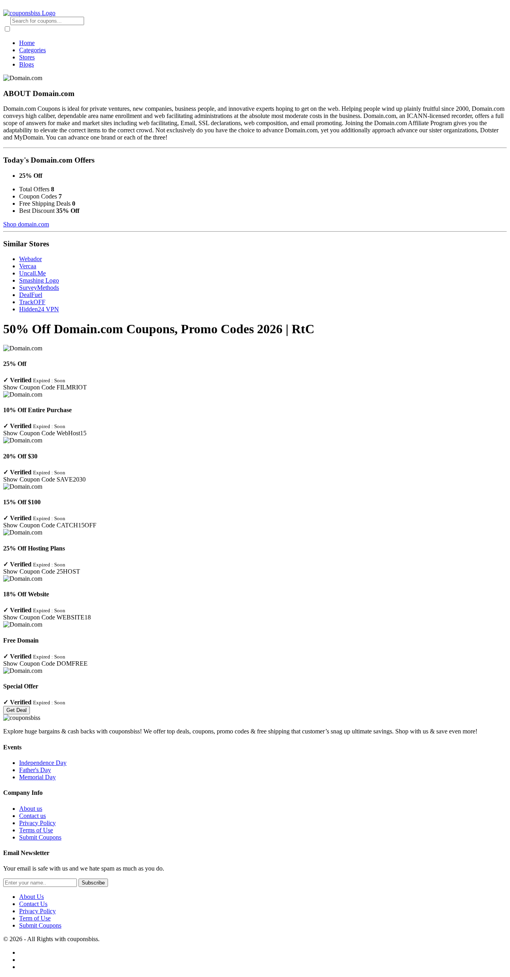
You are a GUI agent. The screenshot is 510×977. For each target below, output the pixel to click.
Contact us (32, 815)
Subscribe (93, 883)
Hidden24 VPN (39, 309)
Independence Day (43, 762)
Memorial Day (37, 777)
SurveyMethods (39, 287)
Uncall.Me (32, 273)
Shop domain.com (26, 224)
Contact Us (33, 903)
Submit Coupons (40, 837)
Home (27, 42)
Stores (27, 57)
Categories (32, 50)
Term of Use (35, 918)
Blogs (26, 64)
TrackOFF (32, 302)
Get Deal (16, 710)
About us (30, 808)
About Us (31, 896)
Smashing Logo (39, 280)
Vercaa (27, 266)
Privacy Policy (37, 823)
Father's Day (35, 770)
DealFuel (30, 294)
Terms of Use (36, 830)
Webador (30, 259)
